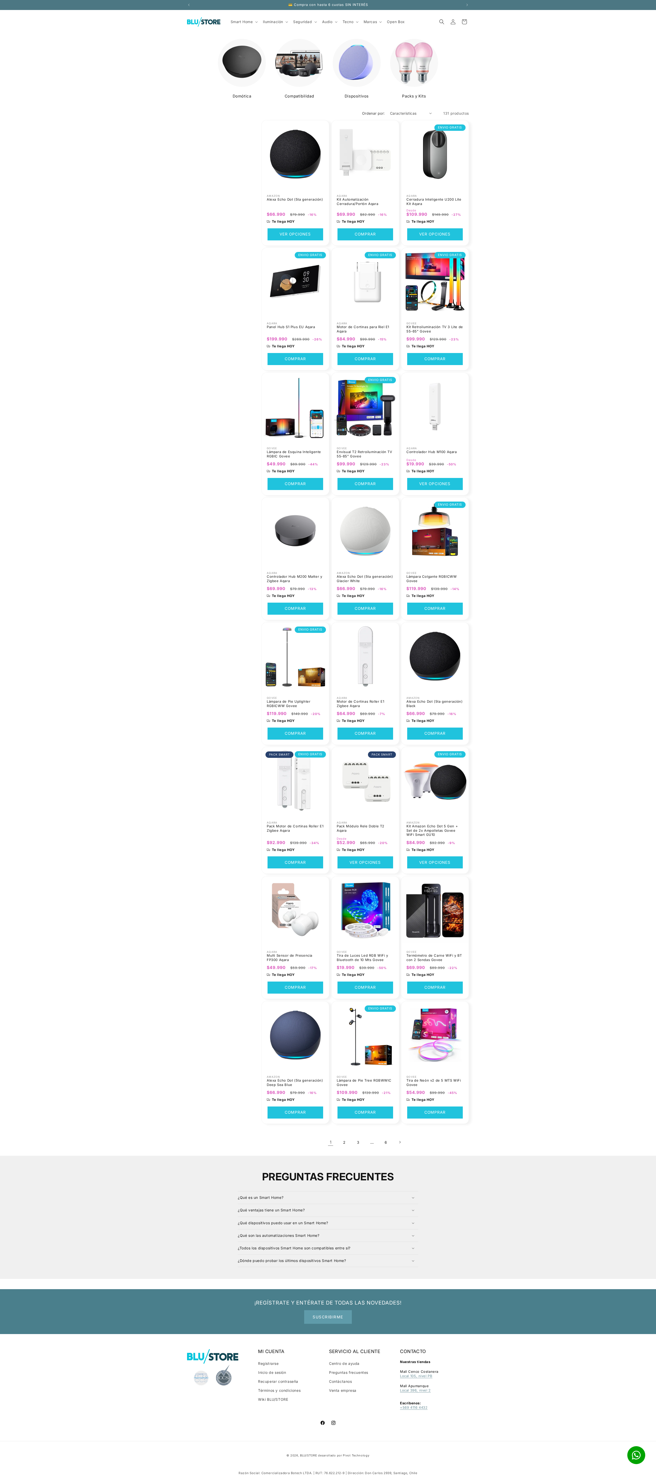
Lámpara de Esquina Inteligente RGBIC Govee (294, 453)
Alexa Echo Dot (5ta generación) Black (434, 703)
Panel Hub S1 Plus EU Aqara (291, 327)
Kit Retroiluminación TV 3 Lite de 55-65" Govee (434, 329)
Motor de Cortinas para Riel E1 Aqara (363, 329)
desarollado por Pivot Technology (343, 1455)
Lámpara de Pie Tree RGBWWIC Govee (364, 1082)
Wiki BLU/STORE (273, 1399)
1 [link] (331, 1142)
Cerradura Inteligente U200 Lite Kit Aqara (434, 201)
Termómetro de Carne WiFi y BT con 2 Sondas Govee (434, 957)
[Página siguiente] (399, 1142)
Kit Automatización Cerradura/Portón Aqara (357, 201)
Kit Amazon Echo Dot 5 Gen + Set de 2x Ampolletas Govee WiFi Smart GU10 (432, 830)
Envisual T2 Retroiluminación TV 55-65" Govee (364, 453)
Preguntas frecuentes (348, 1372)
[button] (441, 21)
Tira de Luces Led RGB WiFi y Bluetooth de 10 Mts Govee (362, 957)
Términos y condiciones (279, 1390)
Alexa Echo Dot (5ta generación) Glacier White (365, 578)
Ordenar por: (373, 113)
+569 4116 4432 (413, 1407)
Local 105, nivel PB (416, 1376)
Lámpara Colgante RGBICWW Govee (431, 578)
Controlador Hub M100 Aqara (431, 451)
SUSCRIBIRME (328, 1317)
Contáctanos (340, 1381)
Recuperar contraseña (278, 1381)
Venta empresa (342, 1390)
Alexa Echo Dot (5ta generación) (295, 199)
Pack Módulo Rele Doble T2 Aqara (360, 828)
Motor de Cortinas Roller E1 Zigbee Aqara (360, 703)
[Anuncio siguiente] (467, 5)
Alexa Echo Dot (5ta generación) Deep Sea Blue (295, 1082)
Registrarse (268, 1363)
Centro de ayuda (344, 1363)
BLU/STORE (308, 1455)
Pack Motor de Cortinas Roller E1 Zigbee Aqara (295, 828)
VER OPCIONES (295, 234)
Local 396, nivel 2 (415, 1390)
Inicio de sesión (272, 1372)
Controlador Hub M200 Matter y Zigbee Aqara (294, 578)
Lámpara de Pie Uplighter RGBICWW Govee (288, 703)
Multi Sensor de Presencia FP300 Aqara (289, 957)
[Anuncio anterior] (188, 5)
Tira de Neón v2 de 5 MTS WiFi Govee (433, 1082)
